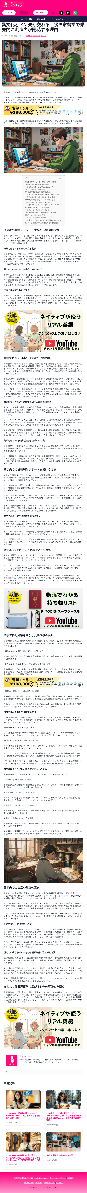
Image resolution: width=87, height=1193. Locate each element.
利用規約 (70, 1178)
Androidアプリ (49, 1183)
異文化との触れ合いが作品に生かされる (40, 187)
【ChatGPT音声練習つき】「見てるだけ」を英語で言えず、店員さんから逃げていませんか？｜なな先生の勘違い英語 (23, 1157)
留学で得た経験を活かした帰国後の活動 (39, 207)
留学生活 (36, 36)
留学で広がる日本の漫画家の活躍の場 (38, 192)
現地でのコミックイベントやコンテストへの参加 (43, 205)
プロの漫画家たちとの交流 (36, 189)
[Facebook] (9, 1072)
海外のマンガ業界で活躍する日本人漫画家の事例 (43, 194)
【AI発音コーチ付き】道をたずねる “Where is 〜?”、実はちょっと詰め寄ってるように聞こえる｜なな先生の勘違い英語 (63, 1116)
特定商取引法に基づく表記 (23, 1178)
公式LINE (59, 1183)
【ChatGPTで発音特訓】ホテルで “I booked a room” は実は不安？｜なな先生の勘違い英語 (23, 1115)
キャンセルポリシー (41, 1178)
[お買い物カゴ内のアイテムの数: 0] (53, 12)
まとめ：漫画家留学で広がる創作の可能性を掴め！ (43, 223)
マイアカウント (40, 12)
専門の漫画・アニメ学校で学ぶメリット (40, 202)
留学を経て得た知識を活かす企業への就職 (41, 197)
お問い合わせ (29, 1183)
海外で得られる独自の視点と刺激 (38, 184)
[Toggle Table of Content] (59, 178)
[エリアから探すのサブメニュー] (33, 19)
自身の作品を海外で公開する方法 (38, 210)
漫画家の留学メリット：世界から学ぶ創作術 (40, 182)
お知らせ (29, 36)
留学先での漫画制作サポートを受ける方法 (40, 200)
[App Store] (61, 13)
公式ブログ (24, 12)
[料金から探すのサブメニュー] (47, 19)
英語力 (43, 36)
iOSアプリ (38, 1183)
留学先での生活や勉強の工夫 (35, 215)
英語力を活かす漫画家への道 (36, 218)
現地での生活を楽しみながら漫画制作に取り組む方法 (44, 220)
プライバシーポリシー (58, 1178)
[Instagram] (6, 1072)
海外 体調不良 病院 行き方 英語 (59, 1155)
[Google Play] (68, 13)
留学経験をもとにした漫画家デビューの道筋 (42, 212)
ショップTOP (9, 12)
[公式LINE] (75, 13)
